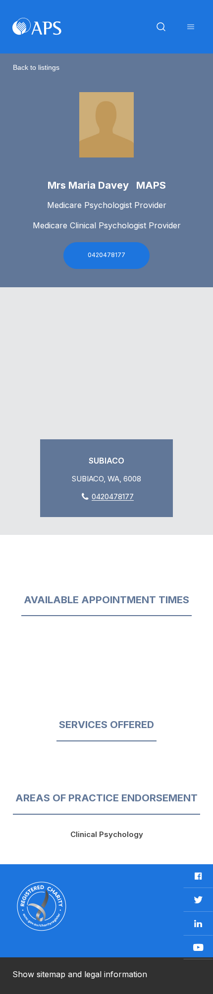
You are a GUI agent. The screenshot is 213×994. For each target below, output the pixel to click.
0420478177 (106, 255)
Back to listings (36, 67)
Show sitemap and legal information (79, 974)
